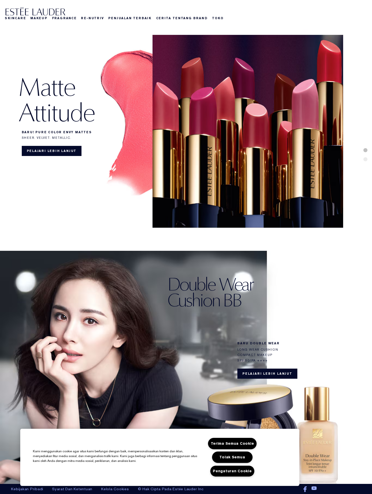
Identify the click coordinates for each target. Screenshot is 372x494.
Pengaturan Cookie (232, 471)
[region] (159, 457)
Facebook (305, 489)
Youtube (314, 489)
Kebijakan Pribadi (27, 488)
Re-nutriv (92, 18)
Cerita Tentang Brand (182, 18)
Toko (217, 18)
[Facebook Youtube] (311, 489)
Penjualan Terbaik (130, 18)
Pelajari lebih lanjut (52, 151)
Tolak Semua (232, 457)
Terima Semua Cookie (232, 443)
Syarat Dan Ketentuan (72, 488)
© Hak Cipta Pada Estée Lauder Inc (171, 488)
